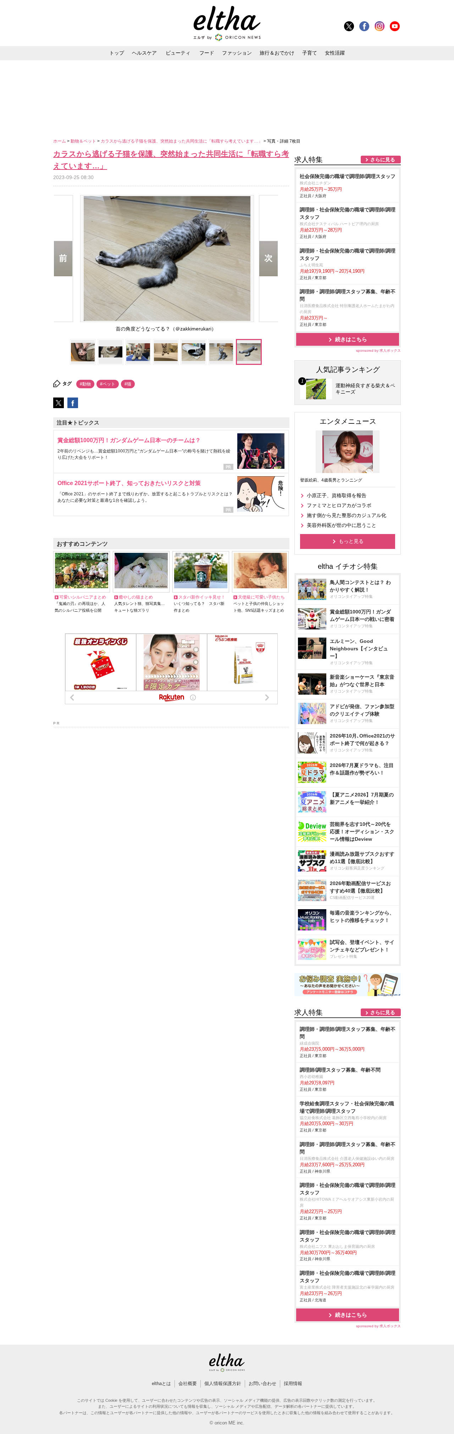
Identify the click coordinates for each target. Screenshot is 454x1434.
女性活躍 (335, 53)
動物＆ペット (84, 141)
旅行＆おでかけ (277, 53)
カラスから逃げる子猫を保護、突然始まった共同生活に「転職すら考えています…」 (182, 141)
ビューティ (178, 53)
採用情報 (293, 1383)
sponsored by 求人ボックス (378, 350)
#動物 (85, 384)
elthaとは (161, 1383)
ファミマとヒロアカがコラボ (339, 505)
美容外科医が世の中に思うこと (341, 525)
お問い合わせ (262, 1383)
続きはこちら (351, 339)
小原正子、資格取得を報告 (336, 495)
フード (206, 53)
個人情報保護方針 (222, 1383)
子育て (309, 53)
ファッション (237, 53)
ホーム (60, 141)
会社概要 (187, 1383)
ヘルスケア (144, 53)
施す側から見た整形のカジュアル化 (346, 515)
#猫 (127, 384)
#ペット (107, 384)
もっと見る (351, 541)
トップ (116, 53)
